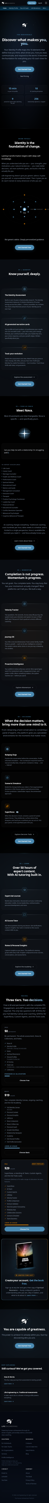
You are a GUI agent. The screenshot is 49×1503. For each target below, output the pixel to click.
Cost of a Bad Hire (31, 1447)
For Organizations (7, 1450)
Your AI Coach (24, 8)
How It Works (30, 1450)
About (28, 1473)
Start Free (32, 3)
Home (4, 8)
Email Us (4, 1473)
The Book (29, 1477)
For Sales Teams (7, 1447)
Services (4, 1454)
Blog (27, 1454)
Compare (29, 1443)
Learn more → (32, 1295)
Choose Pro (24, 1229)
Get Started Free (24, 69)
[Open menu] (46, 3)
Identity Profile (13, 8)
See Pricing (24, 76)
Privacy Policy (30, 1480)
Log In (40, 3)
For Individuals (6, 1443)
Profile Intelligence (8, 1457)
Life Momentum (35, 8)
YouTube (4, 1480)
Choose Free (24, 1080)
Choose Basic (24, 1152)
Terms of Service (31, 1484)
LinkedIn (4, 1477)
